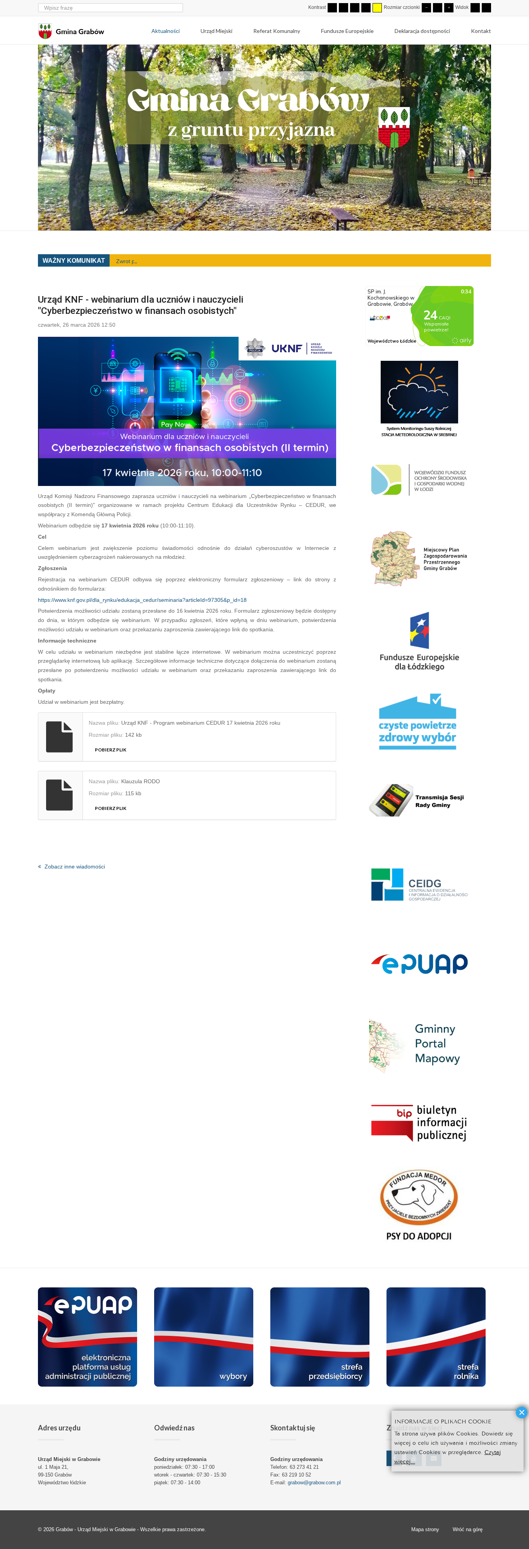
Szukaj (178, 7)
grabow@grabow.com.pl (314, 1482)
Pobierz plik (110, 750)
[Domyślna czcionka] (437, 7)
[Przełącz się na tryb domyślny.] (332, 7)
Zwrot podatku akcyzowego (149, 261)
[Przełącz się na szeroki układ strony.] (486, 7)
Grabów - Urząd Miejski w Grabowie (96, 1529)
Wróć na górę (468, 1529)
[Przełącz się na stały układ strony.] (475, 7)
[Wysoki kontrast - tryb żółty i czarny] (377, 7)
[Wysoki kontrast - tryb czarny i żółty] (366, 7)
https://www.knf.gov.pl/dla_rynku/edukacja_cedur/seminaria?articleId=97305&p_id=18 (142, 600)
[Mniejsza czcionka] (426, 7)
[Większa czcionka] (448, 7)
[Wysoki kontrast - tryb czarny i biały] (354, 7)
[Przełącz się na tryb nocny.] (343, 7)
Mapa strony (425, 1529)
